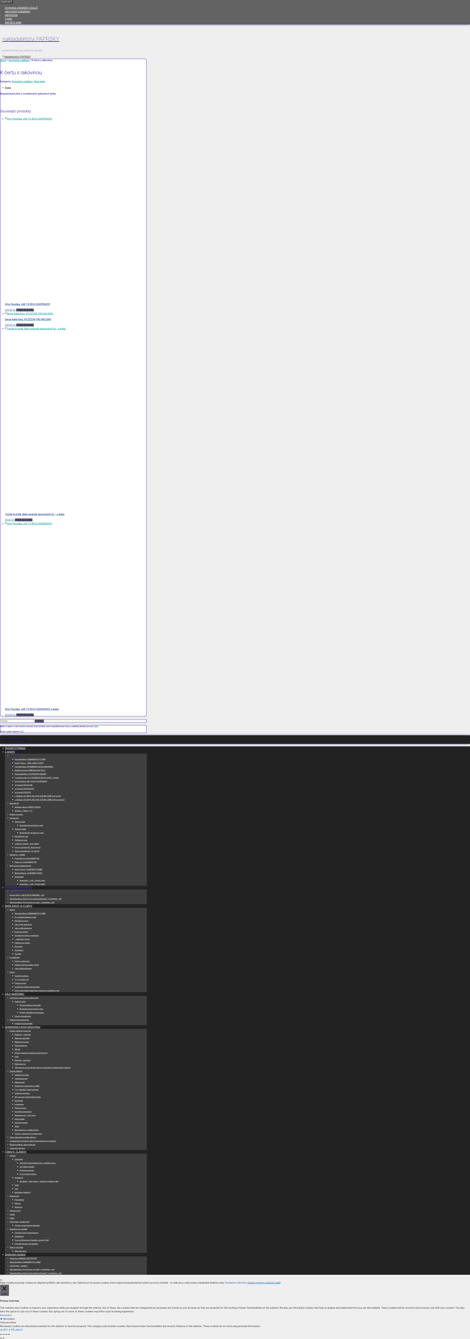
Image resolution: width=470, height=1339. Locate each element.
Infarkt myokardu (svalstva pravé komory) (31, 1053)
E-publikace (14, 958)
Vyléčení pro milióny (22, 943)
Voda (17, 1185)
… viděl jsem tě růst (22, 939)
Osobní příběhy (15, 1071)
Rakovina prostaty (22, 1042)
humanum (14, 818)
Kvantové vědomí (21, 932)
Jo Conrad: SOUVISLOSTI (24, 789)
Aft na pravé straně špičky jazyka (28, 1097)
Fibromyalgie (20, 1119)
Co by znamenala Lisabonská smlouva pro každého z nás (37, 991)
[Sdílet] (6, 1334)
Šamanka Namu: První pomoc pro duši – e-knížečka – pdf (32, 903)
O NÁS (8, 18)
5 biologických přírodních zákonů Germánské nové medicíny (33, 1141)
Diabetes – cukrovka (23, 1035)
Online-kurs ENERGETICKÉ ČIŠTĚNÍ (23, 1258)
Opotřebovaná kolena (23, 1112)
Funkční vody (20, 1002)
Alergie (17, 1049)
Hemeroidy (19, 1101)
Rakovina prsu (20, 1064)
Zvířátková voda (21, 840)
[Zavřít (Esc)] (9, 1334)
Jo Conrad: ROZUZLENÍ (23, 785)
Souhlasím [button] (230, 1282)
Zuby (17, 1057)
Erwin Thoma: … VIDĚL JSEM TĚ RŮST (29, 763)
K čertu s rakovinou (17, 892)
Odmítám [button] (242, 1282)
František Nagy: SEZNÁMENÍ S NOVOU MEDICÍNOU (34, 767)
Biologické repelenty (22, 1192)
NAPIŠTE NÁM (13, 22)
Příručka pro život (21, 921)
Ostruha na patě (21, 1123)
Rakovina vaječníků (22, 1038)
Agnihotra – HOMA (17, 855)
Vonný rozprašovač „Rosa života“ (28, 847)
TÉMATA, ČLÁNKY (15, 1151)
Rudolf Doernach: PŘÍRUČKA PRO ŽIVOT (30, 770)
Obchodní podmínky (17, 11)
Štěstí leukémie (21, 1046)
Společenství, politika (18, 1229)
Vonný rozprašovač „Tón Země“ (27, 851)
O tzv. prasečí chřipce (28, 1174)
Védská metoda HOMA (23, 1024)
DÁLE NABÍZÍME (14, 994)
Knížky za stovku (16, 814)
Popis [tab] (8, 87)
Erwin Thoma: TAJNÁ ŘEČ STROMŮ (28, 869)
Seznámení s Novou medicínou (27, 936)
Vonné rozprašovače (23, 1016)
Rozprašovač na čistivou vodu (31, 825)
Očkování (18, 1159)
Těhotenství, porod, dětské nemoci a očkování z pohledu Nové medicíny (42, 1068)
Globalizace (19, 1236)
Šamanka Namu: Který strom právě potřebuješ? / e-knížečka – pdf (36, 899)
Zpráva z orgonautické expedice (27, 1225)
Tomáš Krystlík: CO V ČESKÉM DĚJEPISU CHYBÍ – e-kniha (37, 778)
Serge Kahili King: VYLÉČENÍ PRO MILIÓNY (30, 774)
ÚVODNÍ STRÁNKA (15, 748)
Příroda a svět (15, 1211)
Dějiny (12, 1218)
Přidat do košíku (25, 310)
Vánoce (18, 1203)
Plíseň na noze (20, 1108)
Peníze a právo (20, 983)
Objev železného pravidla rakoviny (23, 1137)
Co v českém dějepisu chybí (25, 917)
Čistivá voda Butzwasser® (30, 1005)
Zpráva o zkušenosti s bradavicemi (28, 1134)
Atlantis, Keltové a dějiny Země (27, 965)
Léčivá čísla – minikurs (18, 1266)
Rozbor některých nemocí (20, 1031)
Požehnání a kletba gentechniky (27, 987)
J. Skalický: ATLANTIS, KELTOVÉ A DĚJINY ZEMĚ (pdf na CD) (38, 796)
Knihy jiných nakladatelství (20, 866)
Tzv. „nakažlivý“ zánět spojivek (27, 1090)
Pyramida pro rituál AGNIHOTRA (27, 858)
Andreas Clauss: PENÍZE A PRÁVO (28, 807)
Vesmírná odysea (21, 976)
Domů (3, 60)
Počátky (18, 954)
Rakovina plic (20, 1082)
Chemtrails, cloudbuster (19, 1222)
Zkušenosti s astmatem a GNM (27, 1086)
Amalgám (18, 1178)
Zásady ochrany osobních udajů (264, 1282)
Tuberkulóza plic (21, 1079)
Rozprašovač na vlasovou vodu (32, 833)
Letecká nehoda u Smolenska (26, 1244)
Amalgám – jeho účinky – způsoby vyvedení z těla (39, 1181)
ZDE (22, 731)
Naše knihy (39, 81)
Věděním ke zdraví (22, 1075)
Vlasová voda (20, 829)
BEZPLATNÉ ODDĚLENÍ (18, 887)
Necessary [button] (6, 1315)
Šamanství (14, 1196)
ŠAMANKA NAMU (14, 1254)
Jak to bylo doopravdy (23, 925)
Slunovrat (18, 1207)
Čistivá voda (19, 822)
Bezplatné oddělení (19, 60)
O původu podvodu (27, 1170)
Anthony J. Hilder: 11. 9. (24, 811)
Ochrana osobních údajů (21, 7)
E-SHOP (9, 751)
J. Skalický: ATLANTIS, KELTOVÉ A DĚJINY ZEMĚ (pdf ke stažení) (40, 800)
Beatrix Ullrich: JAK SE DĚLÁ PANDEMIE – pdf (27, 895)
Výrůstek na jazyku (22, 1093)
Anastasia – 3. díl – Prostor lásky (32, 884)
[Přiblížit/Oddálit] (1, 1334)
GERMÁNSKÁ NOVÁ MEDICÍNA (22, 1027)
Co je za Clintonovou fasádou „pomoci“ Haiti (32, 1240)
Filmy (12, 972)
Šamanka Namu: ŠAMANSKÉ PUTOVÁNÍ (30, 759)
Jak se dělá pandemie (23, 928)
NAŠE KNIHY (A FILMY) (18, 905)
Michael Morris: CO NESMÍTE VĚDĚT (29, 873)
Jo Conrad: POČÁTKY (23, 792)
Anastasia (19, 877)
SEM (96, 726)
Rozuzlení (18, 947)
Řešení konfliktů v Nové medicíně (22, 1145)
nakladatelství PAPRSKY (30, 39)
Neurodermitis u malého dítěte (27, 1130)
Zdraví (12, 1156)
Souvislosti (19, 950)
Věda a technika (16, 1247)
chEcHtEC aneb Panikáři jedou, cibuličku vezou (38, 1163)
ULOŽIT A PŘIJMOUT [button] (11, 1329)
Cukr (16, 1189)
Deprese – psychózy (23, 1060)
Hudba (12, 1214)
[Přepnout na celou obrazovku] (4, 1334)
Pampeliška (19, 1200)
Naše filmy (14, 803)
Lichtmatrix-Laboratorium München (24, 998)
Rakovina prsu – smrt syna (25, 1115)
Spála (17, 1126)
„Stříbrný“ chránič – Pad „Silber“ (27, 844)
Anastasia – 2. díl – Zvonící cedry (32, 880)
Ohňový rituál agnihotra (19, 1020)
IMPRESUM (11, 15)
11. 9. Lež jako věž (22, 980)
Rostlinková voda (21, 836)
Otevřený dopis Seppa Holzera (26, 1233)
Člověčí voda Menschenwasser (32, 1013)
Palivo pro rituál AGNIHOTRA (25, 862)
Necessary (9, 1318)
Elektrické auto (20, 1251)
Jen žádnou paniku (27, 1167)
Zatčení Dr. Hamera (17, 1148)
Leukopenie (19, 1104)
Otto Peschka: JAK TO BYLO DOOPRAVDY (31, 781)
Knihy (12, 910)
